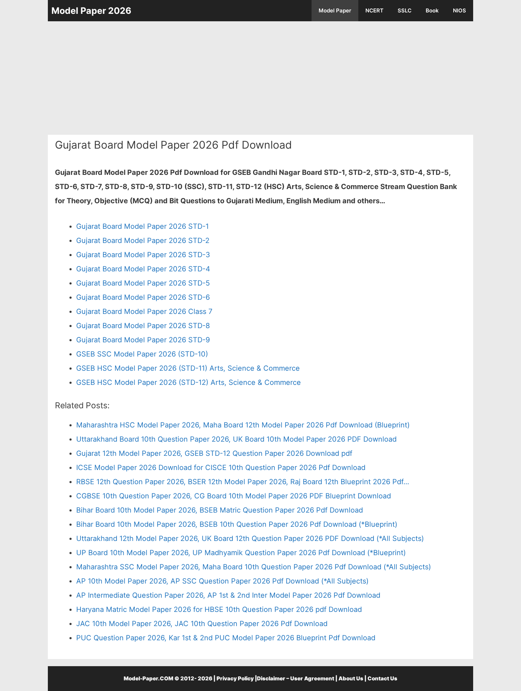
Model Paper (335, 10)
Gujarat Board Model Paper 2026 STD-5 (143, 283)
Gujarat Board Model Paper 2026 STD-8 (143, 325)
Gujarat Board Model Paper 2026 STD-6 (143, 297)
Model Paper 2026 (91, 10)
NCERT (374, 10)
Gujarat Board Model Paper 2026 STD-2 (142, 240)
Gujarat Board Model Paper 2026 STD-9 (143, 340)
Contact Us (382, 678)
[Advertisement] (260, 78)
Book (432, 10)
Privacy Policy (235, 678)
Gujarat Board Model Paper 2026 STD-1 (142, 226)
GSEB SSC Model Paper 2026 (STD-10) (142, 354)
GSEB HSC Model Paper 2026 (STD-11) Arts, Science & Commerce (188, 368)
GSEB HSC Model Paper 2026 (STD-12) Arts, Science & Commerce (188, 382)
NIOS (459, 10)
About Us (350, 678)
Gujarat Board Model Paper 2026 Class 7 (144, 311)
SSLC (404, 10)
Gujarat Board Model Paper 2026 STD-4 (143, 269)
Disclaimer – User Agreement (295, 678)
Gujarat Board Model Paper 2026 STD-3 (143, 254)
